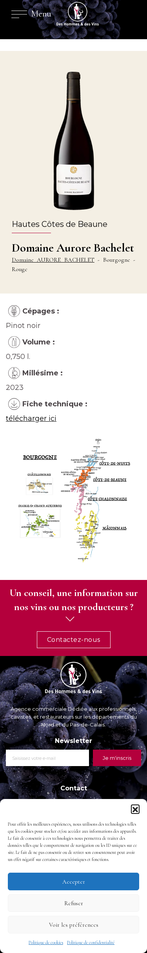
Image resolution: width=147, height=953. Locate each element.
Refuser (73, 903)
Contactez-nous (73, 639)
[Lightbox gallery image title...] (73, 499)
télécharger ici (31, 418)
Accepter (73, 881)
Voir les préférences (73, 924)
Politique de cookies (46, 942)
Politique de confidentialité (90, 942)
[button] (135, 809)
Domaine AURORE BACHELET (53, 259)
